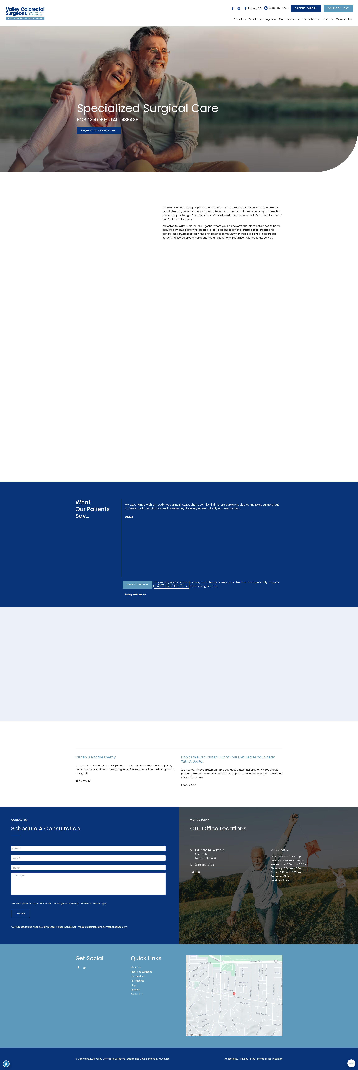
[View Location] (246, 8)
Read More (83, 780)
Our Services (138, 976)
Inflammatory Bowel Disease (227, 388)
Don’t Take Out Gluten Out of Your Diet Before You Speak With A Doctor (228, 759)
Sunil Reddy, (221, 697)
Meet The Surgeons (141, 971)
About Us (136, 967)
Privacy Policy (71, 903)
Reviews (135, 989)
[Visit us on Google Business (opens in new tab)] (239, 8)
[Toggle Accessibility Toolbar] (6, 1063)
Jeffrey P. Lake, (136, 697)
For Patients (137, 980)
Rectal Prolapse (120, 463)
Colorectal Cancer (171, 388)
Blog (133, 985)
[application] (298, 19)
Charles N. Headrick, (94, 697)
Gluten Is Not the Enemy (96, 757)
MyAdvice (164, 1058)
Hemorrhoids (118, 388)
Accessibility (231, 1058)
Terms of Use (264, 1058)
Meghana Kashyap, (263, 697)
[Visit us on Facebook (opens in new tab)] (232, 8)
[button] (306, 8)
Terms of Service (91, 903)
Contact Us (137, 994)
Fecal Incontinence (171, 463)
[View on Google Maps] (234, 995)
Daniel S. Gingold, (179, 697)
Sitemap (277, 1058)
